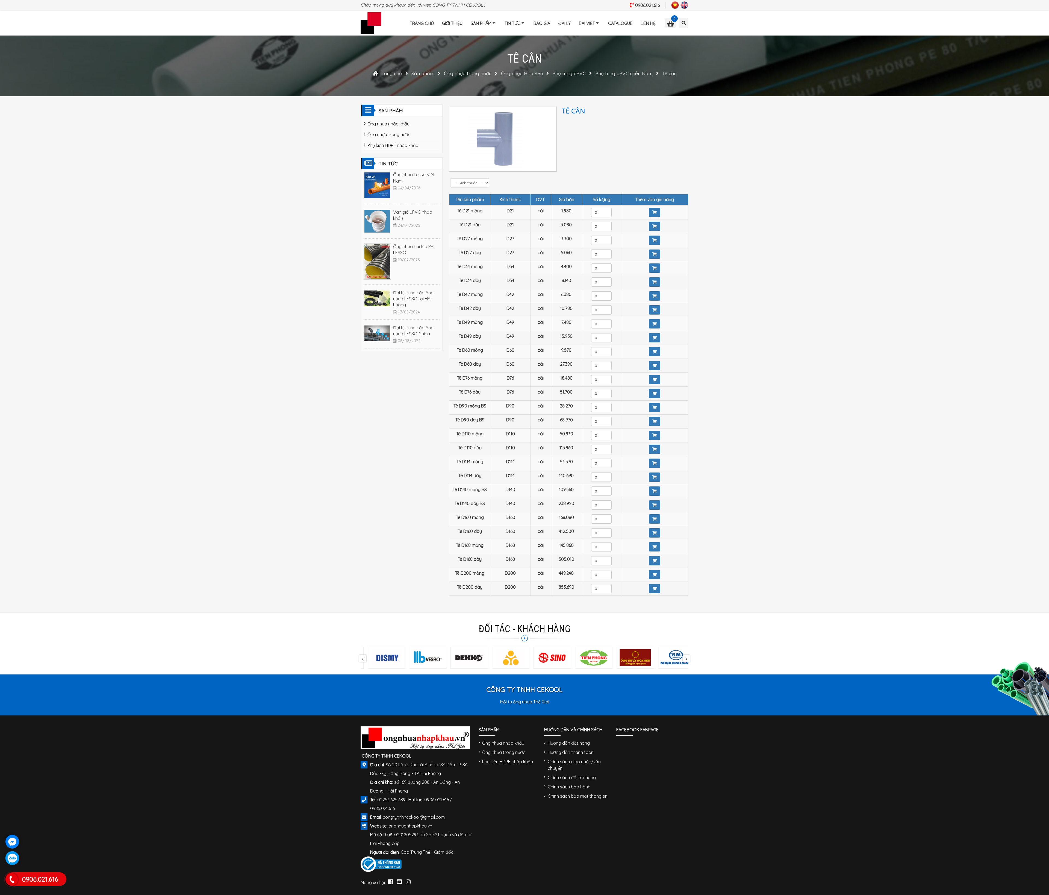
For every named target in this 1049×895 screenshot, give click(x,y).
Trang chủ (422, 23)
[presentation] (362, 658)
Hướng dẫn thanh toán (571, 752)
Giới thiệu (452, 23)
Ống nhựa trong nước (389, 134)
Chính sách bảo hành (569, 787)
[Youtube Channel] (399, 881)
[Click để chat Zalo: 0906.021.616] (12, 858)
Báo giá (542, 23)
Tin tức (512, 23)
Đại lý (564, 23)
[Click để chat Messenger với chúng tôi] (12, 842)
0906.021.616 (647, 5)
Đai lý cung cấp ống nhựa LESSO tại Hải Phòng (413, 299)
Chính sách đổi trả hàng (572, 777)
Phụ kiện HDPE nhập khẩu (392, 145)
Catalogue (620, 23)
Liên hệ (648, 23)
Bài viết (587, 23)
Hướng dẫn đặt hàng (569, 743)
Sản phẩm (481, 23)
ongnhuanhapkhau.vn (410, 826)
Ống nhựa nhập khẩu (388, 124)
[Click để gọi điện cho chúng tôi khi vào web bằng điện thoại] (11, 879)
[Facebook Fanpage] (390, 881)
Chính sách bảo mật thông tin (578, 796)
